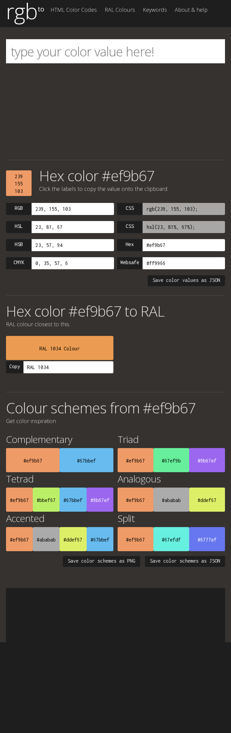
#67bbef (86, 460)
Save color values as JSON (186, 280)
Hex (130, 244)
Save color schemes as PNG (101, 561)
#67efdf (171, 539)
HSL (19, 226)
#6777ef (207, 539)
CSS (130, 208)
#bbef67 (46, 500)
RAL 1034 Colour (59, 348)
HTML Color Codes (74, 9)
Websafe (129, 262)
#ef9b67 (32, 460)
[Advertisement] (115, 111)
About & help (191, 9)
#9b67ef (207, 460)
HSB (19, 244)
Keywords (155, 9)
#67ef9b (171, 460)
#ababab (171, 500)
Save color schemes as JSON (185, 561)
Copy (14, 366)
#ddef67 (207, 500)
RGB (19, 208)
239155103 (19, 184)
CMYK (19, 262)
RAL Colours (120, 9)
